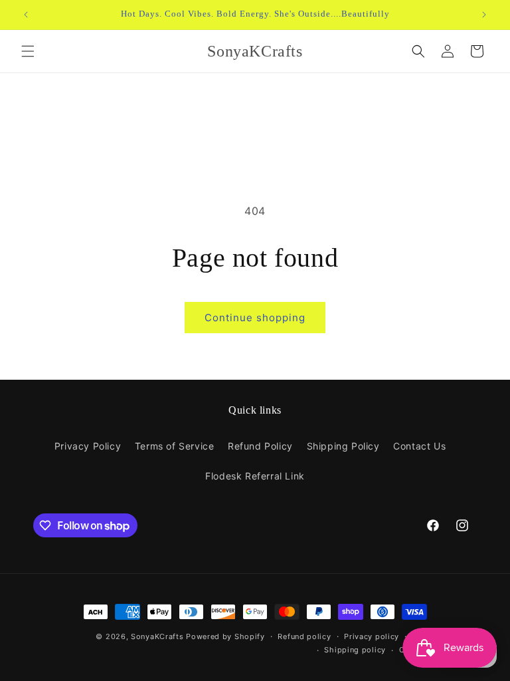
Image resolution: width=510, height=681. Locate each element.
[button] (27, 51)
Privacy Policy (87, 446)
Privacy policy (371, 636)
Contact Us (419, 446)
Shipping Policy (343, 446)
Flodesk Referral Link (255, 475)
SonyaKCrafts (157, 636)
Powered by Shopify (225, 636)
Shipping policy (355, 649)
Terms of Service (174, 446)
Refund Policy (260, 446)
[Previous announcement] (26, 14)
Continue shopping (255, 317)
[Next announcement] (484, 14)
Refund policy (304, 636)
